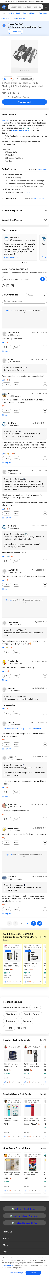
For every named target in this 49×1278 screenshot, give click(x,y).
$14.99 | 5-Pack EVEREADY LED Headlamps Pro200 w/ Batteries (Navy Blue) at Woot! (12, 1065)
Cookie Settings (16, 1273)
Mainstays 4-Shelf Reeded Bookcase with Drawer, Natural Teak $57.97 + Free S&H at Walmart (12, 1174)
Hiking (9, 1028)
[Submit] (5, 301)
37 (28, 982)
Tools (35, 1007)
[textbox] (21, 279)
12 (7, 1191)
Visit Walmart (24, 102)
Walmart (5, 120)
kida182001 (13, 570)
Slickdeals (5, 18)
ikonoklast (12, 804)
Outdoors (10, 1021)
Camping (27, 1021)
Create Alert (16, 31)
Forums (14, 18)
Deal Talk (22, 18)
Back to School (14, 13)
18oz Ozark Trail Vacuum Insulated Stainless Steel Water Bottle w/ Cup (32, 1119)
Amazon (7, 977)
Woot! (6, 1078)
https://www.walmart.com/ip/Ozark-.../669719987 (22, 728)
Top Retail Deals (29, 13)
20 (8, 79)
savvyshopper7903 (39, 198)
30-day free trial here (20, 130)
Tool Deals (43, 13)
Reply (16, 347)
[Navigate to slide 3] (24, 70)
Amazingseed (13, 828)
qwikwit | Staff (41, 169)
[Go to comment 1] (22, 262)
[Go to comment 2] (24, 262)
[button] (11, 78)
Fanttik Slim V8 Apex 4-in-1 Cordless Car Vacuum (30, 965)
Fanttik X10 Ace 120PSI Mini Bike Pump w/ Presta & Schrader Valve (11, 965)
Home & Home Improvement (15, 1007)
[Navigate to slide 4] (27, 70)
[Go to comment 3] (26, 262)
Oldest (30, 295)
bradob (11, 359)
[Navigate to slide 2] (22, 70)
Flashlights (11, 1014)
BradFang (14, 237)
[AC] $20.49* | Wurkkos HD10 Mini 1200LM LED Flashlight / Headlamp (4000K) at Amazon (32, 1065)
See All (43, 937)
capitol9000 (13, 332)
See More (21, 1028)
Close (33, 1273)
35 (28, 1136)
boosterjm (12, 757)
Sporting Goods (31, 1014)
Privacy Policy (7, 1265)
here (28, 192)
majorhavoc (13, 471)
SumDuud (12, 877)
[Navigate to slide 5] (29, 70)
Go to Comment (11, 257)
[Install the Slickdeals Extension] (24, 1208)
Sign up (9, 310)
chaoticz (11, 688)
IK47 (10, 394)
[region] (24, 1266)
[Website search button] (40, 7)
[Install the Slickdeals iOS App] (24, 1222)
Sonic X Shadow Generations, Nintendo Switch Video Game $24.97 (31, 1174)
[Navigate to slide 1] (20, 70)
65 (8, 982)
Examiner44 (13, 661)
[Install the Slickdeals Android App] (24, 1215)
